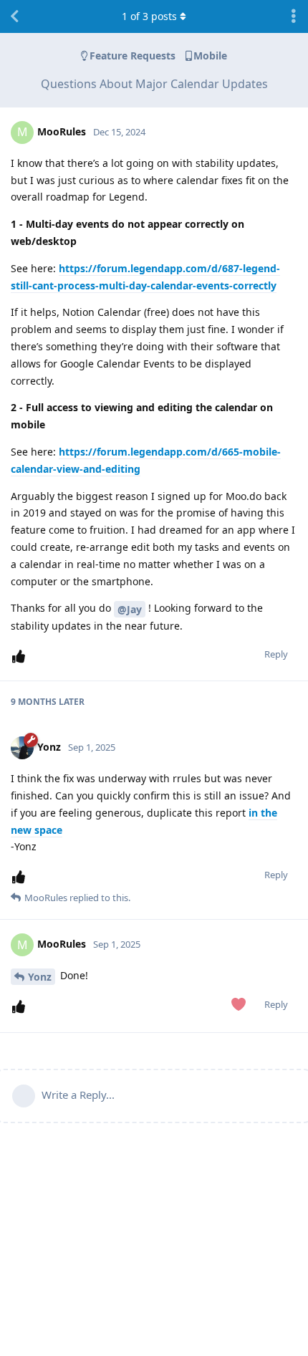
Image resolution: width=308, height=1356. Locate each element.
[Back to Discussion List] (14, 16)
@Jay (129, 609)
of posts (149, 16)
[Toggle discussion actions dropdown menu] (293, 16)
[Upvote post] (21, 656)
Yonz (40, 977)
